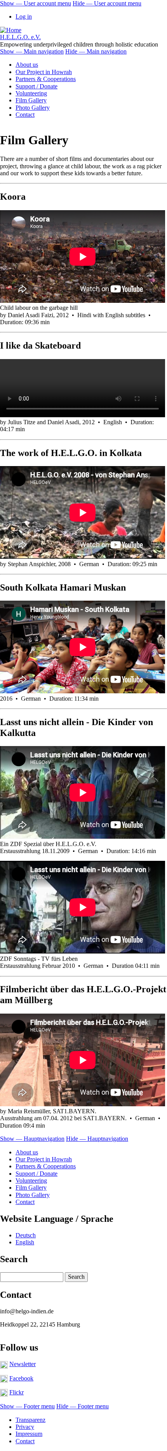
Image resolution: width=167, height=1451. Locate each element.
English (25, 1242)
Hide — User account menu (107, 3)
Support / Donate (36, 86)
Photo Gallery (33, 107)
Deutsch (26, 1235)
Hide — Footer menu (82, 1406)
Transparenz (30, 1419)
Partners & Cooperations (46, 79)
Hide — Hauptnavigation (97, 1138)
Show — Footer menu (27, 1406)
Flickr (16, 1392)
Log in (24, 16)
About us (27, 64)
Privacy (25, 1426)
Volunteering (31, 93)
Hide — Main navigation (96, 51)
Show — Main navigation (32, 51)
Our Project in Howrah (44, 72)
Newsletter (22, 1364)
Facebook (21, 1378)
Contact (25, 114)
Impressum (29, 1433)
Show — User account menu (35, 3)
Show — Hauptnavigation (32, 1138)
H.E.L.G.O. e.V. (20, 37)
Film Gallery (31, 100)
